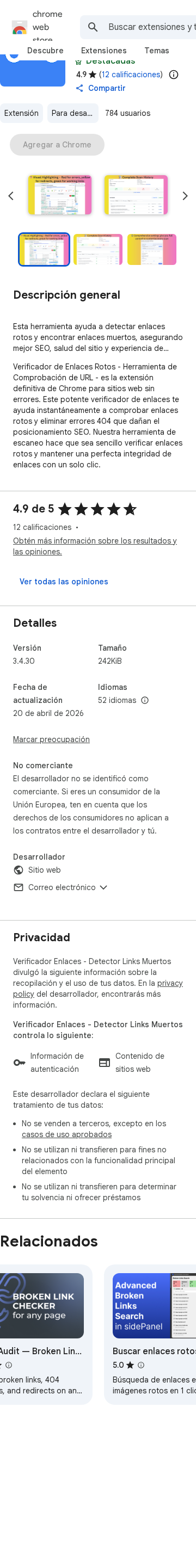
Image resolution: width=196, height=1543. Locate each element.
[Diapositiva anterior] (11, 196)
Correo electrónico (62, 887)
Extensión (21, 113)
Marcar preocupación (51, 739)
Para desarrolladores (75, 113)
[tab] (45, 50)
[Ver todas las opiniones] (64, 582)
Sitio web (44, 870)
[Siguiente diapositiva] (185, 196)
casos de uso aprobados (67, 1134)
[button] (60, 196)
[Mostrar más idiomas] (144, 700)
